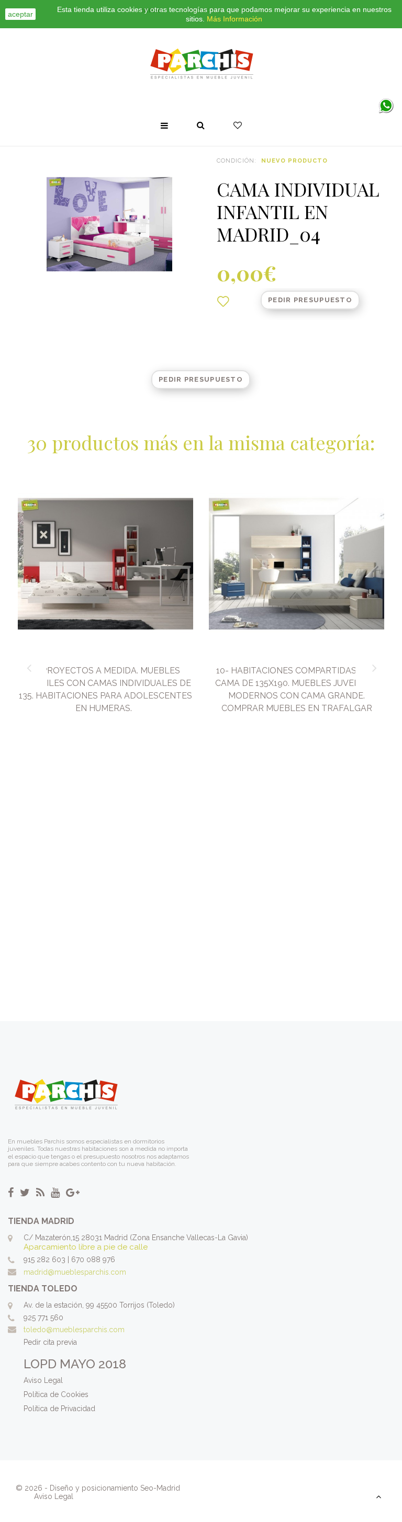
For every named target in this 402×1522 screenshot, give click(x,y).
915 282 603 (44, 1259)
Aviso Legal (43, 1380)
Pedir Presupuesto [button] (310, 300)
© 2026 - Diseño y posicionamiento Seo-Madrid (98, 1488)
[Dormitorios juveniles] (201, 64)
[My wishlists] (237, 125)
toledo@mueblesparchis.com (74, 1329)
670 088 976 (93, 1259)
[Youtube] (55, 1192)
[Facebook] (11, 1192)
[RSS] (40, 1192)
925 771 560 (43, 1317)
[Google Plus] (73, 1192)
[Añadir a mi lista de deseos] (223, 301)
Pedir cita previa (50, 1342)
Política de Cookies (56, 1394)
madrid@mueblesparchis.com (75, 1272)
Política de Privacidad (59, 1408)
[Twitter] (25, 1192)
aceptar (20, 14)
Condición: (236, 160)
